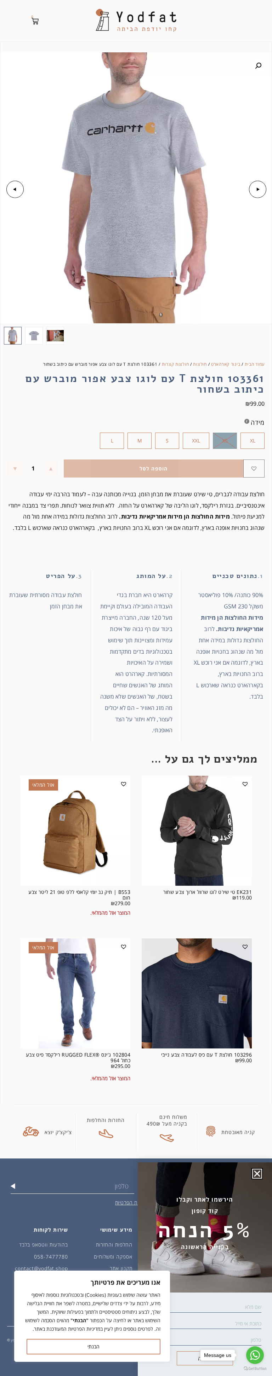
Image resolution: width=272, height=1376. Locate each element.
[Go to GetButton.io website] (255, 1368)
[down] (15, 468)
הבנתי (93, 1346)
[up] (50, 468)
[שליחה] (13, 1186)
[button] (258, 65)
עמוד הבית (255, 364)
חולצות (199, 364)
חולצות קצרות (175, 364)
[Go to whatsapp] (255, 1355)
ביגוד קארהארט (225, 364)
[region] (92, 1316)
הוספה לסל (154, 468)
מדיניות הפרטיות (132, 1202)
